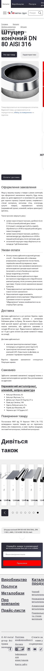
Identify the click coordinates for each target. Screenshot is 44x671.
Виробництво (18, 4)
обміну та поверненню (23, 112)
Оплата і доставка (11, 177)
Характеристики (29, 54)
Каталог (6, 4)
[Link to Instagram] (16, 649)
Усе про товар (9, 54)
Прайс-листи (13, 610)
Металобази (12, 592)
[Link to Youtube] (35, 649)
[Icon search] (39, 13)
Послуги (32, 4)
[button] (4, 512)
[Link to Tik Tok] (41, 649)
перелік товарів (19, 424)
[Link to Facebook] (10, 649)
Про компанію (10, 601)
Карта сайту (21, 664)
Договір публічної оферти (20, 647)
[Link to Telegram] (22, 649)
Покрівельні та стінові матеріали (38, 616)
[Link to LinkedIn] (29, 649)
